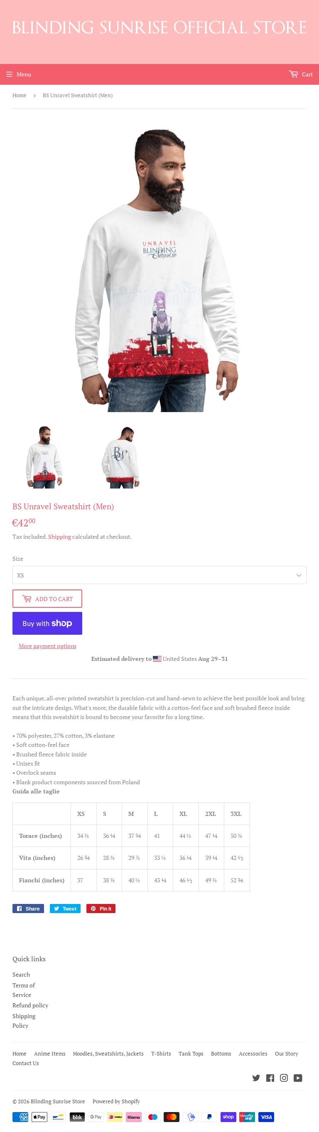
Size (17, 558)
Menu (24, 74)
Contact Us (25, 1063)
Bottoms (221, 1053)
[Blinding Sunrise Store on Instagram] (284, 1079)
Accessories (253, 1053)
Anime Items (50, 1053)
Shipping (59, 536)
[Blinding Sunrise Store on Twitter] (256, 1079)
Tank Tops (191, 1053)
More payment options (47, 646)
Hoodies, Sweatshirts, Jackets (108, 1053)
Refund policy (30, 1005)
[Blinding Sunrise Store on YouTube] (298, 1079)
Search (21, 974)
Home (19, 95)
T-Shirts (161, 1053)
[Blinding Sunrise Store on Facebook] (270, 1079)
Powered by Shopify (116, 1101)
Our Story (286, 1053)
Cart (307, 74)
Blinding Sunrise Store (58, 1101)
